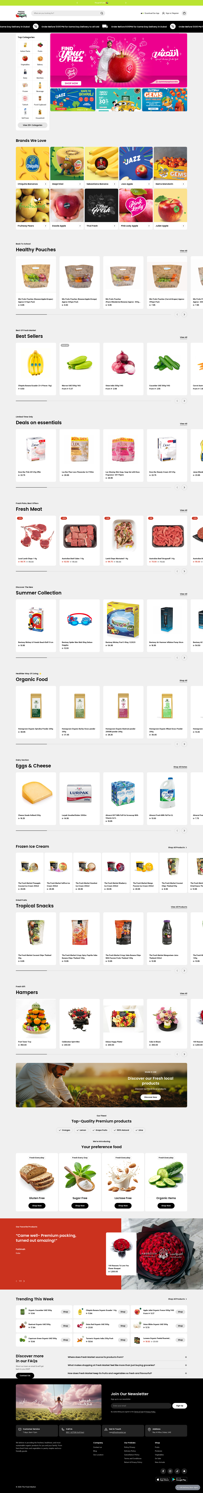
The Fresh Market (29, 1487)
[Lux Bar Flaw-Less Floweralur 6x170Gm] (80, 449)
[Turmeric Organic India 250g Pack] (80, 1340)
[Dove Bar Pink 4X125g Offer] (36, 449)
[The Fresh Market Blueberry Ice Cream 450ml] (116, 866)
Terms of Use (138, 1412)
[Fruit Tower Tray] (36, 1019)
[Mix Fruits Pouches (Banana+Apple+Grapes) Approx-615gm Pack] (36, 276)
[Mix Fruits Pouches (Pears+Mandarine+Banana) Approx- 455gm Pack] (123, 276)
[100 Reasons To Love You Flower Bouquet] (121, 1247)
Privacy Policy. (150, 1412)
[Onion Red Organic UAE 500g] (80, 1326)
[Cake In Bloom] (167, 1019)
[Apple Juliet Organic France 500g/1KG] (137, 1312)
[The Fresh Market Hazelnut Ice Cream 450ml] (87, 866)
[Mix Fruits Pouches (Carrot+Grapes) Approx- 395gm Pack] (167, 276)
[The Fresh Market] (44, 27)
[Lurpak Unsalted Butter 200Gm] (80, 792)
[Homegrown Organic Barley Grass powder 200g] (80, 706)
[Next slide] (184, 314)
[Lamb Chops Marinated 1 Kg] (123, 536)
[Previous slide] (177, 314)
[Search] (101, 13)
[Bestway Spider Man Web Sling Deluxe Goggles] (80, 619)
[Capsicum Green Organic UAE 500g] (22, 1340)
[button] (77, 2)
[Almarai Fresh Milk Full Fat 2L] (167, 792)
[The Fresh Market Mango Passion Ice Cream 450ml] (144, 866)
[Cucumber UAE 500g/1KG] (167, 363)
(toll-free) (80, 1432)
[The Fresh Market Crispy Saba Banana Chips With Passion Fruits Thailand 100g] (123, 932)
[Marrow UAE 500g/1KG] (80, 363)
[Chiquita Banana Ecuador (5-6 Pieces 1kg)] (36, 363)
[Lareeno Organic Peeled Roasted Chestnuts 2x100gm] (137, 1340)
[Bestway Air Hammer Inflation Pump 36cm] (167, 619)
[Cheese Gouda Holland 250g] (36, 792)
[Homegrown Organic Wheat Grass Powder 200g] (167, 706)
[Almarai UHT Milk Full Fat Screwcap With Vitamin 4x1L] (123, 792)
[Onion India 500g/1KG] (123, 363)
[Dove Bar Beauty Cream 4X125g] (167, 449)
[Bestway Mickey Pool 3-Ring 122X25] (123, 619)
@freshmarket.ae (119, 1432)
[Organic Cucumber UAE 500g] (22, 1312)
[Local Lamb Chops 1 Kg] (36, 536)
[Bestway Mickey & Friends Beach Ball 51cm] (36, 619)
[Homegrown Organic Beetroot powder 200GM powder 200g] (123, 706)
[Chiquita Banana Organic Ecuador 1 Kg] (80, 1312)
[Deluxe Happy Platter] (123, 1019)
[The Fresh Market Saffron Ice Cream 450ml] (58, 866)
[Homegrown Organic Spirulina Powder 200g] (36, 706)
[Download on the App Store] (163, 1479)
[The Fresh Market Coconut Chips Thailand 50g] (173, 866)
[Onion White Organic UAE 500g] (137, 1326)
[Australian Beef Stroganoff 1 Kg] (167, 536)
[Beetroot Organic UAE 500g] (22, 1326)
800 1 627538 (71, 1432)
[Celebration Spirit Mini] (80, 1019)
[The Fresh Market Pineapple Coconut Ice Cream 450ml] (30, 866)
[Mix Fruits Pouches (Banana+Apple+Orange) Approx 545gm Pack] (80, 276)
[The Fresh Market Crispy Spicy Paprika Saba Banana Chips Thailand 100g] (80, 932)
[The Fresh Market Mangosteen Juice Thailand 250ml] (167, 932)
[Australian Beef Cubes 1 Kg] (80, 536)
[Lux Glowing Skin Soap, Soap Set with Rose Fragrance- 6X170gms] (123, 449)
